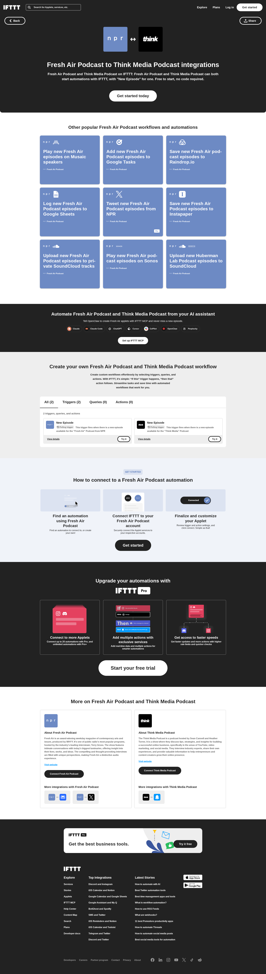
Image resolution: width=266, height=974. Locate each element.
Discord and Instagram (100, 884)
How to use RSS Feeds (147, 909)
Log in (230, 7)
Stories (67, 890)
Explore (202, 7)
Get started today (133, 96)
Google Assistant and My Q (103, 902)
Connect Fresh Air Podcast (64, 774)
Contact (115, 960)
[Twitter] (183, 960)
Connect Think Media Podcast (160, 770)
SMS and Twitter (97, 915)
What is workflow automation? (151, 902)
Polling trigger (66, 427)
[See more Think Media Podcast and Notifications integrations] (152, 797)
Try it (123, 439)
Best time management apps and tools (155, 896)
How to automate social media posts (154, 933)
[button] (133, 545)
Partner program (99, 960)
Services (68, 884)
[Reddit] (199, 960)
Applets (68, 896)
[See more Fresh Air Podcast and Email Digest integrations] (57, 797)
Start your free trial (133, 668)
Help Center (70, 909)
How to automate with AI (147, 884)
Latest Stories (145, 877)
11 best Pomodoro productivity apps (154, 921)
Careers (83, 960)
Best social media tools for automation (155, 939)
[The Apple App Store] (192, 878)
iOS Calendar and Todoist (102, 927)
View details (53, 439)
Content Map (70, 915)
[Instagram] (168, 960)
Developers (70, 960)
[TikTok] (191, 960)
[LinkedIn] (160, 960)
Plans (216, 7)
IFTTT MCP (69, 902)
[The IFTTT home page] (11, 7)
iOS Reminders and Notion (103, 921)
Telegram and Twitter (99, 933)
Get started (249, 7)
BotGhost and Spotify (100, 909)
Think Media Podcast (146, 64)
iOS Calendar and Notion (102, 890)
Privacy (127, 960)
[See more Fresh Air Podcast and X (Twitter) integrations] (86, 797)
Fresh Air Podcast (75, 64)
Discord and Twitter (99, 939)
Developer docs (72, 933)
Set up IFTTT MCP (133, 340)
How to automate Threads (148, 927)
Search (67, 921)
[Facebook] (152, 960)
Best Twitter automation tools (150, 890)
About (137, 960)
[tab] (49, 402)
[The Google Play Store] (192, 885)
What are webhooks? (146, 915)
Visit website (50, 765)
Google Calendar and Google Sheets (108, 896)
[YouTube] (176, 960)
